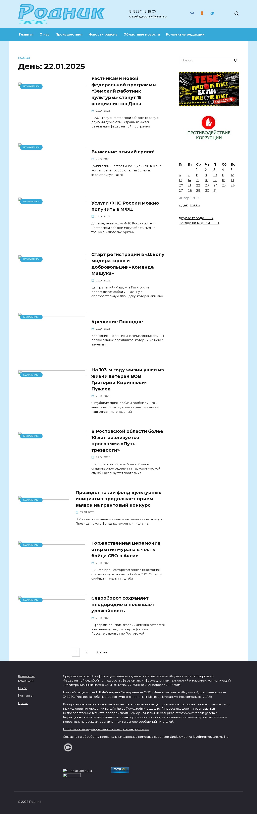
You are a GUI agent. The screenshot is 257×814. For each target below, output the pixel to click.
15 (197, 180)
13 (180, 180)
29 (198, 191)
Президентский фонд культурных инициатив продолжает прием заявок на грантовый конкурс (118, 499)
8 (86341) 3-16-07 (142, 11)
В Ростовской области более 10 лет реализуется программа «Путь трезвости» (127, 440)
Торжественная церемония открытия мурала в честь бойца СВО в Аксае (125, 549)
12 (232, 175)
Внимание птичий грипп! (122, 152)
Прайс (23, 703)
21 (189, 185)
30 (207, 191)
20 (181, 185)
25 (224, 185)
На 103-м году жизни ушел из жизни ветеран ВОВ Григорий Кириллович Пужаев (127, 379)
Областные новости (141, 34)
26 (233, 185)
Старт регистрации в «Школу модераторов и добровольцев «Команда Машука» (127, 264)
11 (223, 175)
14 (189, 180)
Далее (102, 652)
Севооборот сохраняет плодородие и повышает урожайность (122, 604)
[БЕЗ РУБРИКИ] (51, 124)
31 (215, 191)
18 (223, 180)
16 (206, 180)
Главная (26, 34)
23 (207, 185)
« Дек (183, 205)
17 (215, 180)
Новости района (103, 34)
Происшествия (69, 34)
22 (198, 185)
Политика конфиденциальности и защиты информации (106, 729)
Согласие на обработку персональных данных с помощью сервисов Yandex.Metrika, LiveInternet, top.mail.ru (145, 737)
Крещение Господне (117, 321)
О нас (45, 34)
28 (190, 191)
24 (215, 185)
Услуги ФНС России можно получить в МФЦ (125, 206)
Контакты (25, 695)
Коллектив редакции (185, 34)
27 (181, 191)
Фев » (195, 205)
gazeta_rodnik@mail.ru (148, 16)
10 (215, 175)
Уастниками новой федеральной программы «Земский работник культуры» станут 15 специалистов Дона (124, 91)
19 (232, 180)
